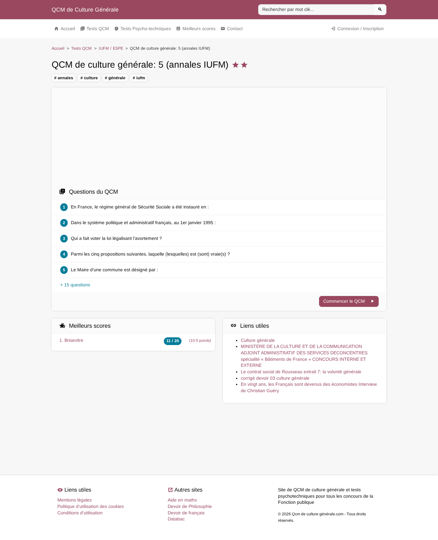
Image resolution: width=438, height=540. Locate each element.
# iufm (139, 78)
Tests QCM (94, 28)
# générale (115, 78)
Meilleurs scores (195, 28)
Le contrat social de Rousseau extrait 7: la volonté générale (301, 371)
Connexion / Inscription (357, 28)
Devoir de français (186, 512)
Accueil (64, 28)
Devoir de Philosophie (190, 506)
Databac (176, 518)
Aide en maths (182, 499)
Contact (232, 28)
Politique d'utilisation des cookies (90, 506)
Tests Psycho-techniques (142, 28)
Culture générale (258, 340)
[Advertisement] (219, 139)
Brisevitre (73, 340)
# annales (63, 78)
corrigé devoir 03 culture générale (275, 378)
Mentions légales (74, 499)
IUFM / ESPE (111, 48)
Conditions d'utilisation (80, 512)
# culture (89, 78)
